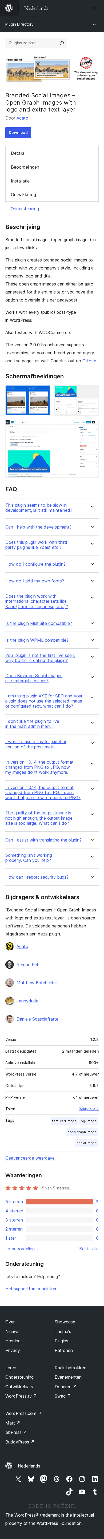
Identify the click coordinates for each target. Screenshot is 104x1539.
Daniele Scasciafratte (37, 1019)
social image (87, 1143)
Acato (22, 118)
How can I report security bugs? (37, 877)
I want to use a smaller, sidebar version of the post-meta (35, 744)
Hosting (13, 1340)
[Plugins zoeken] (62, 43)
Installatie (20, 181)
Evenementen (68, 1377)
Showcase (65, 1321)
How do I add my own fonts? (34, 581)
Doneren (66, 1386)
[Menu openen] (95, 8)
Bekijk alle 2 (89, 1109)
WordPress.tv (21, 1396)
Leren (10, 1367)
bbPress (16, 1432)
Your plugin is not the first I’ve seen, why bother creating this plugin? (40, 658)
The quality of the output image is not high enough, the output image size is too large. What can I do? (39, 818)
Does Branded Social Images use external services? (33, 678)
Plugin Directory (19, 24)
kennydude (27, 1000)
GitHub (89, 360)
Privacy (12, 1350)
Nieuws (12, 1331)
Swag (63, 1396)
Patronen (64, 1350)
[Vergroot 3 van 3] (91, 427)
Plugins (61, 1340)
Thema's (63, 1331)
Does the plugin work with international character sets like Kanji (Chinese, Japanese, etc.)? (36, 601)
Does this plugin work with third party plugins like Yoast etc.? (36, 545)
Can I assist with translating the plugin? (43, 840)
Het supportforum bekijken (31, 1288)
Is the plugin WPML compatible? (37, 640)
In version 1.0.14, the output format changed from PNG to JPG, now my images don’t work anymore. (39, 767)
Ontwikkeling (23, 194)
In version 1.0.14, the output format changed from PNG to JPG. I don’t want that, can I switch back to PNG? (43, 792)
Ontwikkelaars (19, 1386)
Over (10, 1321)
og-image (89, 1121)
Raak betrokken (70, 1367)
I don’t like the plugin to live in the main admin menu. (32, 724)
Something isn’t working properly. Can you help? (28, 858)
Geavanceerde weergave (30, 1158)
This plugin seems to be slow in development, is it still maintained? (38, 508)
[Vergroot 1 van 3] (42, 392)
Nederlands (29, 1466)
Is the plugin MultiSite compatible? (38, 623)
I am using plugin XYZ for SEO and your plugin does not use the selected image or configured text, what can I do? (43, 701)
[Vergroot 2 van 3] (91, 392)
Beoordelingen (25, 167)
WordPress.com (23, 1413)
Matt (12, 1423)
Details (17, 153)
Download (18, 132)
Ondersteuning (25, 208)
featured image (64, 1121)
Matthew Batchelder (37, 982)
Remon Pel (27, 964)
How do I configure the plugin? (35, 564)
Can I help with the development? (38, 527)
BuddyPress (19, 1442)
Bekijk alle (89, 1248)
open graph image (82, 1132)
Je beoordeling (20, 1248)
